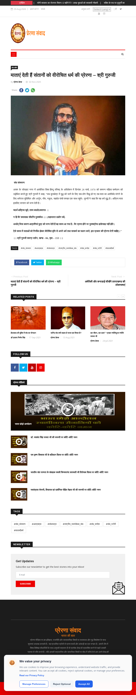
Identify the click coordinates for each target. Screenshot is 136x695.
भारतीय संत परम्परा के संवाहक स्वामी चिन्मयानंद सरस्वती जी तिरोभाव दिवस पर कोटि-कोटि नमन (69, 472)
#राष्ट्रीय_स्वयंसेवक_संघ (67, 248)
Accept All (84, 684)
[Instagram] (104, 13)
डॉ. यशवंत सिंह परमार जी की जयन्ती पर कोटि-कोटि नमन (54, 437)
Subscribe (25, 583)
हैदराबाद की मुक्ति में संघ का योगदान (23, 333)
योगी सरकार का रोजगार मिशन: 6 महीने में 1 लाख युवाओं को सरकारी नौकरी (57, 2)
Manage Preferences (33, 684)
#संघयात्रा (51, 248)
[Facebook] (116, 8)
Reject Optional (62, 684)
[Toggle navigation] (14, 54)
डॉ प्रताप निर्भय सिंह (18, 337)
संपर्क (43, 8)
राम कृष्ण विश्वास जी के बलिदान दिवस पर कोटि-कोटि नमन (54, 454)
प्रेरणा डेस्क (18, 81)
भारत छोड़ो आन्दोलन (23, 424)
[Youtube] (99, 13)
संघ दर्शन (14, 67)
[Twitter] (121, 8)
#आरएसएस (39, 248)
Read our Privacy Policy (31, 675)
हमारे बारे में (34, 8)
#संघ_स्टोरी (97, 248)
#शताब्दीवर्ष (109, 248)
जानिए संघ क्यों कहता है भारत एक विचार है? (66, 333)
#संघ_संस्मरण (26, 248)
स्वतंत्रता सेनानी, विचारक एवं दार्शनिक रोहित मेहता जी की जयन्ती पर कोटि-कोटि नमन (66, 489)
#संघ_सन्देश (84, 248)
